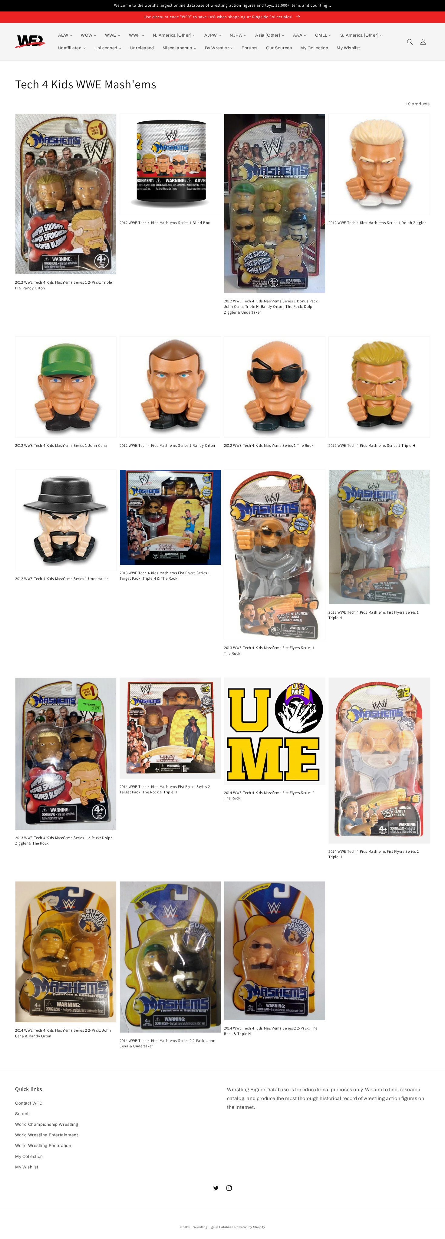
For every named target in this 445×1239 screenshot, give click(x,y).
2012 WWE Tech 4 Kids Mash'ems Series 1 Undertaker (61, 578)
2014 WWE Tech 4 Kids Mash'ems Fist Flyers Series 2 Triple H (373, 854)
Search (22, 1114)
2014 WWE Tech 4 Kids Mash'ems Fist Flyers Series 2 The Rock (269, 795)
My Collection (29, 1156)
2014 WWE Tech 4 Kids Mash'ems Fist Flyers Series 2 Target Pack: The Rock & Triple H (165, 789)
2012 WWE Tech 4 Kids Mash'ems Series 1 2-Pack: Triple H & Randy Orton (63, 285)
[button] (410, 41)
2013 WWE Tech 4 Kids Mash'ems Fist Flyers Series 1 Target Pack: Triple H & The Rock (165, 575)
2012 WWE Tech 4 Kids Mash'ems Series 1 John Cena (61, 445)
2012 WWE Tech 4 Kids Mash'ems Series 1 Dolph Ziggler (377, 222)
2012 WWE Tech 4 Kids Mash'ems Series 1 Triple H (371, 445)
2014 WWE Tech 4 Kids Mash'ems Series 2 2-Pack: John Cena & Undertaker (168, 1043)
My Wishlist (26, 1167)
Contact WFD (29, 1103)
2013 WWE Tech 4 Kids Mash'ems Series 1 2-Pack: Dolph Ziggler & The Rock (64, 840)
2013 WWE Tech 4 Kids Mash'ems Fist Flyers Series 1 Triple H (373, 615)
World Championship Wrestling (46, 1124)
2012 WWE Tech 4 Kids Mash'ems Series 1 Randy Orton (167, 445)
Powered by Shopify (249, 1227)
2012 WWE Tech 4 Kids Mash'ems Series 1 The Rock (268, 445)
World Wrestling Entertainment (46, 1135)
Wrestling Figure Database (213, 1227)
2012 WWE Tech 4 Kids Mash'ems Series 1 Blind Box (165, 222)
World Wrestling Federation (43, 1145)
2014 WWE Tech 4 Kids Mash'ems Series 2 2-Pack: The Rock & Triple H (271, 1031)
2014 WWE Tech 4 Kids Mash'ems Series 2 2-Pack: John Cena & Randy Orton (63, 1033)
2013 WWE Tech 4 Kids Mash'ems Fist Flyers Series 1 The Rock (269, 650)
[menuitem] (65, 35)
